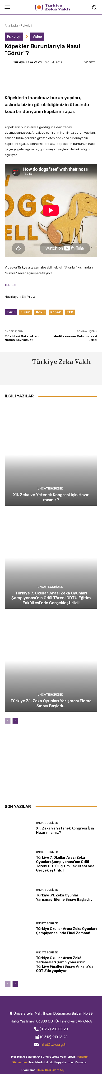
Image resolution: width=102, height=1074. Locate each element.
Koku (40, 312)
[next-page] (15, 721)
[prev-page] (8, 721)
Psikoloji (26, 26)
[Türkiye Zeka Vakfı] (8, 62)
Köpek (55, 312)
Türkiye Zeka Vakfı (27, 62)
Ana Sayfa (11, 26)
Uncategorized (50, 488)
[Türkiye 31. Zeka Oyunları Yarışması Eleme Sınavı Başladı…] (51, 661)
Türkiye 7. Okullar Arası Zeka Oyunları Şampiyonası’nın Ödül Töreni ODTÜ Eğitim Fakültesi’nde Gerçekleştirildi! (51, 598)
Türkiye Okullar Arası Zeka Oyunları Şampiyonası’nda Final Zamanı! (66, 931)
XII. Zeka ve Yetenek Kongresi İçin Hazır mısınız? (51, 497)
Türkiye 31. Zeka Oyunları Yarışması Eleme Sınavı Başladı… (51, 703)
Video (37, 36)
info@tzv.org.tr (53, 1044)
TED (70, 312)
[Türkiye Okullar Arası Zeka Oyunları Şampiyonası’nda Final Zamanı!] (18, 928)
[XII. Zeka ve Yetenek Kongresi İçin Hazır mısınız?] (51, 455)
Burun (25, 312)
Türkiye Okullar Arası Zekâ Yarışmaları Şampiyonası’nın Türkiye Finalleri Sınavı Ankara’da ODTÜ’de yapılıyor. (64, 964)
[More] (88, 77)
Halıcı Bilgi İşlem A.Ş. (51, 1070)
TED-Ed (10, 285)
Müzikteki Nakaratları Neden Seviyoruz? (22, 338)
